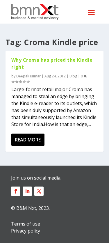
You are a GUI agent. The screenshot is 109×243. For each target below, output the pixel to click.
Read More (28, 139)
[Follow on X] (39, 191)
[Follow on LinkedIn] (27, 191)
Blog (73, 76)
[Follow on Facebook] (15, 191)
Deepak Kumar (28, 76)
